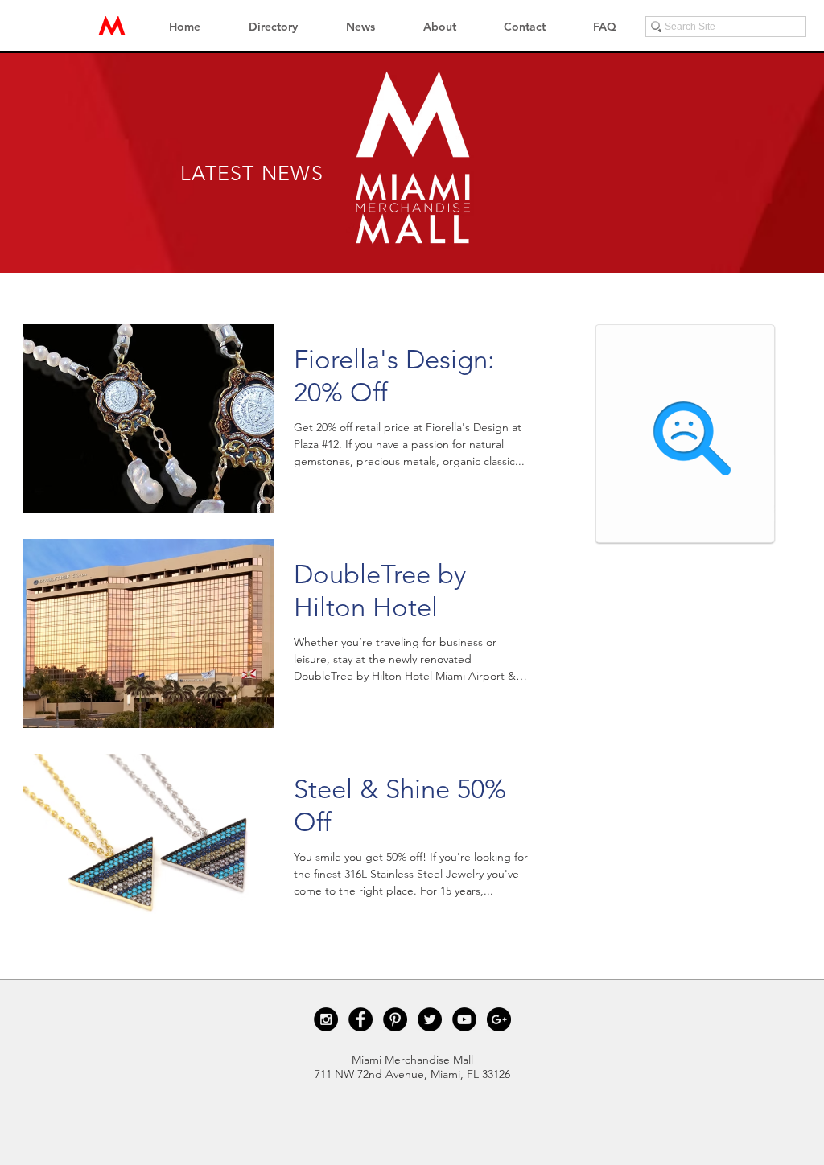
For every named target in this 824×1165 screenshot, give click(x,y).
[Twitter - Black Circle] (430, 1019)
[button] (273, 27)
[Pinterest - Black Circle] (395, 1019)
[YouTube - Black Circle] (464, 1019)
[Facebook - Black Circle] (360, 1019)
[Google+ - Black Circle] (499, 1019)
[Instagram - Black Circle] (326, 1019)
